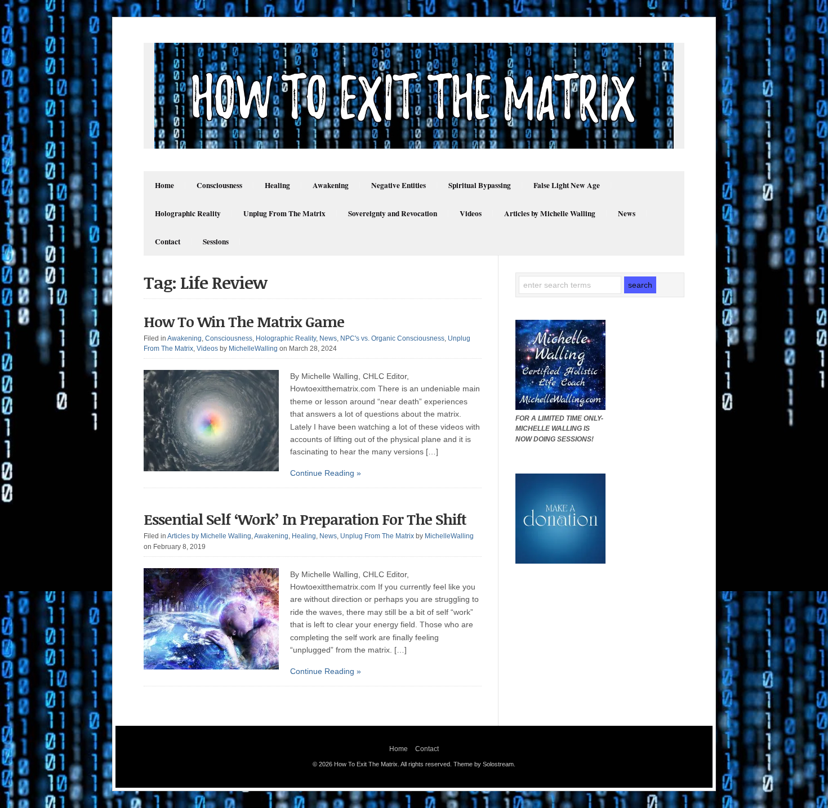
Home (164, 185)
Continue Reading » (325, 472)
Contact (167, 241)
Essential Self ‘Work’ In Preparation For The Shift (305, 519)
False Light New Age (566, 185)
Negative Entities (398, 185)
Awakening (331, 185)
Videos (471, 213)
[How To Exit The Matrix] (414, 145)
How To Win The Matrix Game (244, 321)
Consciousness (219, 185)
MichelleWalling (253, 348)
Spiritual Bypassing (479, 185)
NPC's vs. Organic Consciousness (392, 338)
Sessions (216, 241)
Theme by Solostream (483, 764)
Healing (277, 185)
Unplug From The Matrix (284, 213)
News (626, 213)
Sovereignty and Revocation (392, 213)
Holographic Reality (188, 213)
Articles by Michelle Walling (549, 213)
